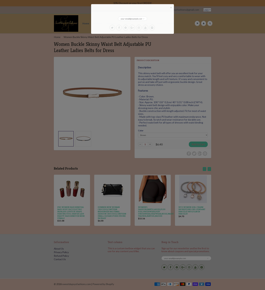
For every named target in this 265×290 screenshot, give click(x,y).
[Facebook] (119, 27)
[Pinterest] (125, 27)
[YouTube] (145, 27)
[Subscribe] (144, 19)
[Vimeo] (152, 27)
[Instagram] (139, 27)
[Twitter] (112, 27)
